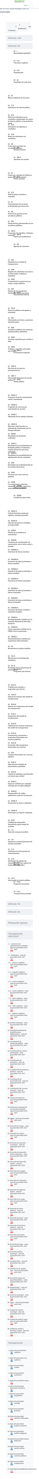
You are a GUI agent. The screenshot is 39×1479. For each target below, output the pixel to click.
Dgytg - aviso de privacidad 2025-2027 (19, 1119)
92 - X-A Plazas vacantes (19, 178)
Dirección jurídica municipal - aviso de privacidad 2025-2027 (17, 1253)
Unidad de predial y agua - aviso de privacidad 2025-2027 (19, 1321)
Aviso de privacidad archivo (17, 1366)
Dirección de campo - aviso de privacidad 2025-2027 (19, 1127)
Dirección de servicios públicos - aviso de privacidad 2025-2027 (17, 1227)
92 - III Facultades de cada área (22, 81)
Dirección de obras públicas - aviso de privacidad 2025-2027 (17, 1210)
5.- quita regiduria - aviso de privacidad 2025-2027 (19, 999)
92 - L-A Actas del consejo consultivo (18, 831)
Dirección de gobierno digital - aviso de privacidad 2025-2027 (17, 1191)
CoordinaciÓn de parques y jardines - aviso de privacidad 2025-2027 (19, 1071)
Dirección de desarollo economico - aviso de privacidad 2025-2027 (18, 1144)
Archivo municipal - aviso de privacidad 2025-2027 (19, 1024)
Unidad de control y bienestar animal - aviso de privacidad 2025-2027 (19, 1330)
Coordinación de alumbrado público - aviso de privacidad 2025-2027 (19, 1043)
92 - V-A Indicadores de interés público (19, 106)
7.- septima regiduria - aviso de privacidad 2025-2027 (19, 1015)
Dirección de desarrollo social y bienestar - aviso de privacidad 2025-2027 (18, 1154)
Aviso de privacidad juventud (17, 1410)
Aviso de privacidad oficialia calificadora (19, 1417)
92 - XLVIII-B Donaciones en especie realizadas (20, 812)
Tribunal (12, 30)
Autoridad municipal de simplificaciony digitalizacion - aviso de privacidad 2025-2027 (18, 1033)
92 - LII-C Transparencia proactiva (22, 892)
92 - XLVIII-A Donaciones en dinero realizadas (20, 802)
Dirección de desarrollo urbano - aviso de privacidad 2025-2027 (18, 1163)
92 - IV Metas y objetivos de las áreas (18, 97)
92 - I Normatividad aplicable (22, 52)
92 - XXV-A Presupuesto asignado (22, 352)
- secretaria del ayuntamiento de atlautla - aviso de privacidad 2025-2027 (19, 946)
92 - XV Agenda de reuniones (21, 245)
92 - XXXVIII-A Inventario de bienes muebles (18, 551)
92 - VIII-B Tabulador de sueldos (21, 158)
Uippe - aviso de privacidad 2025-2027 (19, 1303)
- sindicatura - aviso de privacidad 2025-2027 (18, 956)
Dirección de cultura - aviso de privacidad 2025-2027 (19, 1135)
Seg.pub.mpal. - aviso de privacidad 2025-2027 (18, 1288)
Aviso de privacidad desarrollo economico (17, 1387)
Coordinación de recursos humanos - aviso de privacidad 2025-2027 (19, 1090)
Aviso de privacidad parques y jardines (18, 1425)
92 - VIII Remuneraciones (20, 149)
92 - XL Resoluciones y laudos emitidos (19, 647)
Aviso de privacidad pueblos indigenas (18, 1432)
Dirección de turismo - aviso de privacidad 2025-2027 (19, 1236)
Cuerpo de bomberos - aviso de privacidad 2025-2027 (19, 1099)
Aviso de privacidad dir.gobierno (17, 1395)
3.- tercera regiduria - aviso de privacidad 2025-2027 (19, 983)
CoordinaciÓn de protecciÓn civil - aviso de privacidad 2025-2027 (19, 1081)
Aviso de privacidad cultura (19, 1380)
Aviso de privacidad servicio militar (17, 1447)
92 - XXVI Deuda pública (19, 381)
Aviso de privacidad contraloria (17, 1374)
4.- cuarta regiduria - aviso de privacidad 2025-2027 (19, 992)
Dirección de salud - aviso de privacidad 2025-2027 (19, 1219)
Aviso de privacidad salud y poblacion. (19, 1440)
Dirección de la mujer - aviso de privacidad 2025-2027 (19, 1201)
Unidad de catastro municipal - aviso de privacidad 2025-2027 (17, 1312)
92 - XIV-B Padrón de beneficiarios (22, 236)
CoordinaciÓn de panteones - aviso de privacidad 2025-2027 (17, 1062)
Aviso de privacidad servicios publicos (18, 1455)
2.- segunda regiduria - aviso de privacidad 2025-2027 (19, 974)
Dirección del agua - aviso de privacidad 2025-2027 (19, 1245)
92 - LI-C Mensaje (17, 864)
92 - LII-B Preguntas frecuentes (21, 883)
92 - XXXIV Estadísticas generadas (22, 496)
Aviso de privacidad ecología (17, 1402)
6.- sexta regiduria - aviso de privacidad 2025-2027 (19, 1007)
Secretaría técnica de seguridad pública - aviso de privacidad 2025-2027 (18, 1280)
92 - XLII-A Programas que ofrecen (22, 670)
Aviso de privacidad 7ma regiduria (18, 1359)
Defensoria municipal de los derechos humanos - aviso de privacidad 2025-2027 (19, 1110)
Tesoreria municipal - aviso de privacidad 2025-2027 (19, 1296)
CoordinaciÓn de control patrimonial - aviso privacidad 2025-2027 (18, 1053)
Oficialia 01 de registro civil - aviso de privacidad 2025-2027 (19, 1270)
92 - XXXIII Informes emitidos (20, 487)
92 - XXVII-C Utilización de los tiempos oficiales (20, 416)
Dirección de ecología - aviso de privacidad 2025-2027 (19, 1173)
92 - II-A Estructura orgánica (21, 62)
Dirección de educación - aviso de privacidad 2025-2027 (19, 1182)
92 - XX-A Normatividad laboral (21, 294)
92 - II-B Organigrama (18, 71)
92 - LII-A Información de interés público (19, 879)
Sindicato (22, 29)
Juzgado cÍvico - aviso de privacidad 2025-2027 (18, 1262)
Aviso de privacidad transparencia (17, 1462)
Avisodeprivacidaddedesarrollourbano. (23, 1469)
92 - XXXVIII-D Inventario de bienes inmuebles (19, 580)
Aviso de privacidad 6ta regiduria (18, 1351)
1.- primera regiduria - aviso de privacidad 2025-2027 (19, 964)
